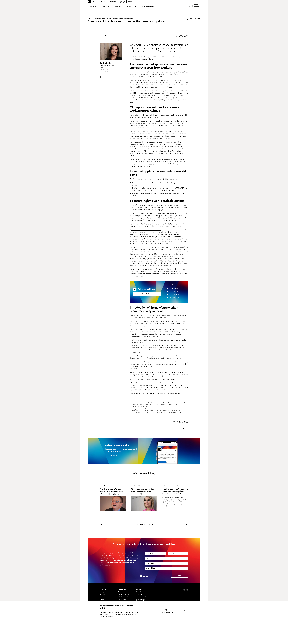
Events (106, 485)
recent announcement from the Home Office (146, 230)
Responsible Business (148, 6)
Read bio (102, 74)
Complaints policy (141, 597)
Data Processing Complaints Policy (141, 600)
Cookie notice (122, 592)
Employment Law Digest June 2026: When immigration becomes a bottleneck (175, 491)
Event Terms (139, 592)
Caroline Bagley (106, 63)
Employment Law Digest (173, 485)
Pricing (102, 592)
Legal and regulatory (124, 597)
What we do (105, 6)
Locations (102, 594)
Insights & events (131, 6)
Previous (101, 525)
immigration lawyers (173, 393)
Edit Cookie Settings (124, 594)
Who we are (93, 6)
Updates (103, 18)
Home (89, 18)
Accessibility (113, 2)
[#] (89, 1)
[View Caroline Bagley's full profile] (111, 51)
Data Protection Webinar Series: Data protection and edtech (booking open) (111, 491)
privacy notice (115, 562)
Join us (94, 2)
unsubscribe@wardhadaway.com (124, 560)
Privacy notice (122, 589)
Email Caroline (104, 72)
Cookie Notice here (107, 616)
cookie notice (129, 562)
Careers (102, 597)
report (166, 247)
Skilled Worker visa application (152, 146)
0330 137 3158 (104, 68)
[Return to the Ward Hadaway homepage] (194, 5)
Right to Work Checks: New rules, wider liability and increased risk (142, 491)
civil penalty (180, 215)
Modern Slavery (122, 599)
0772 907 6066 (104, 69)
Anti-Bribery (139, 589)
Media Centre (104, 589)
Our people (118, 6)
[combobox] (132, 1)
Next (186, 525)
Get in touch (103, 2)
